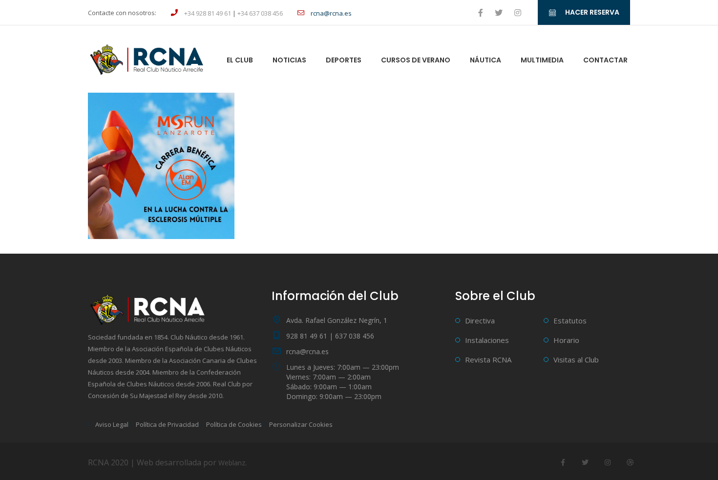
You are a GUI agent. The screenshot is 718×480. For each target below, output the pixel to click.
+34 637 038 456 (260, 13)
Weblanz (231, 462)
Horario (566, 340)
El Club (240, 60)
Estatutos (570, 320)
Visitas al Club (576, 359)
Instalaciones (487, 340)
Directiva (480, 320)
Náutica (485, 60)
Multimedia (542, 60)
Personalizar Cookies (301, 424)
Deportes (343, 60)
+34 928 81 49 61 (207, 13)
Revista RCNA (488, 359)
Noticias (289, 60)
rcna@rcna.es (307, 351)
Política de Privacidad (167, 424)
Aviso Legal (111, 424)
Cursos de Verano (415, 60)
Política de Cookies (234, 424)
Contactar (605, 60)
